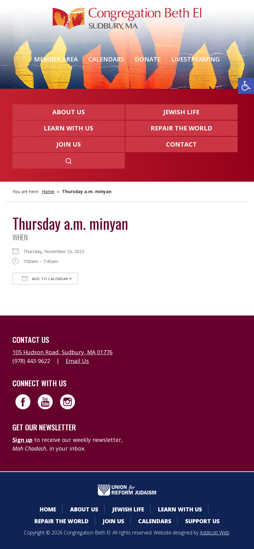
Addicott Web (214, 532)
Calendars (106, 59)
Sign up (22, 439)
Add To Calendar (49, 278)
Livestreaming (195, 59)
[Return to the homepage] (127, 19)
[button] (246, 86)
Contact (181, 144)
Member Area (56, 59)
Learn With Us (68, 128)
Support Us (202, 521)
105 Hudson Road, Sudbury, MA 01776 (62, 352)
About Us (68, 112)
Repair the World (181, 128)
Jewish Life (181, 112)
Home (48, 191)
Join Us (68, 144)
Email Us (77, 361)
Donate (148, 59)
